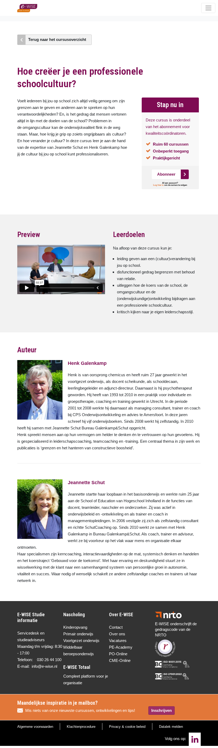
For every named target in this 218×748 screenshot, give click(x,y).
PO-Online (118, 654)
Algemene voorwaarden (35, 727)
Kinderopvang (75, 627)
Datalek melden (171, 727)
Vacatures (118, 640)
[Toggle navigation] (208, 8)
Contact (116, 627)
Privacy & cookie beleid (127, 727)
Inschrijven (161, 710)
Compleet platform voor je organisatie (85, 679)
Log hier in (158, 185)
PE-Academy (120, 647)
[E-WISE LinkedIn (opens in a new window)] (195, 739)
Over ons (117, 634)
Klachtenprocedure (81, 727)
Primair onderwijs (78, 634)
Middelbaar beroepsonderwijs (78, 650)
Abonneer (166, 174)
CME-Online (120, 660)
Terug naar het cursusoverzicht (57, 39)
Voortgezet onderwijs (81, 640)
